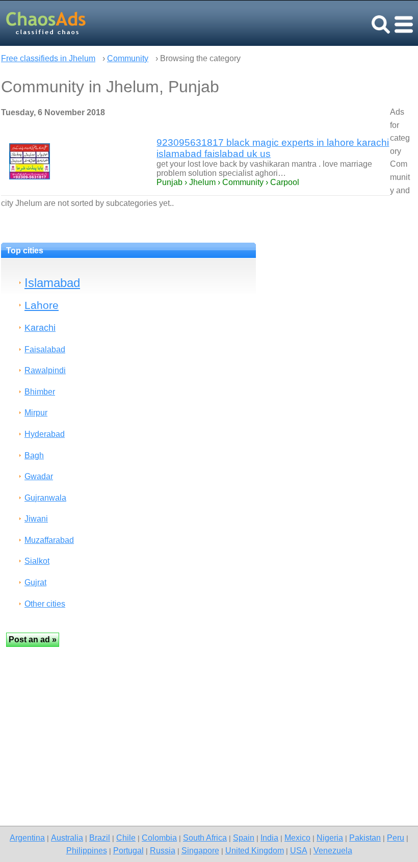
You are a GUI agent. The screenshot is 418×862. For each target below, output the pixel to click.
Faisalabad (44, 349)
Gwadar (38, 476)
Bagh (34, 455)
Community (127, 58)
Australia (67, 837)
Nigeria (330, 837)
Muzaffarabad (49, 540)
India (269, 837)
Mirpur (35, 412)
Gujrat (35, 582)
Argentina (27, 837)
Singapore (200, 850)
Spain (243, 837)
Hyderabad (44, 434)
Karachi (40, 327)
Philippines (86, 850)
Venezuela (333, 850)
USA (298, 850)
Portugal (128, 850)
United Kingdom (254, 850)
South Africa (205, 837)
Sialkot (36, 561)
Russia (162, 850)
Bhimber (39, 391)
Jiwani (36, 518)
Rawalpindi (45, 370)
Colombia (159, 837)
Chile (126, 837)
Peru (395, 837)
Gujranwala (45, 497)
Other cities (44, 603)
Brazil (99, 837)
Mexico (297, 837)
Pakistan (365, 837)
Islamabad (52, 283)
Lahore (41, 305)
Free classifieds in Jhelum (48, 58)
